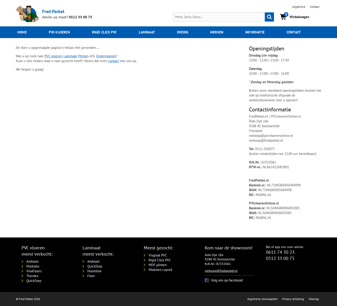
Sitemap (314, 299)
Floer (91, 276)
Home (22, 32)
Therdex (32, 276)
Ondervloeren (106, 56)
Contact (314, 7)
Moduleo (32, 266)
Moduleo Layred (160, 269)
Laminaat (147, 32)
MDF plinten (158, 265)
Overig (182, 32)
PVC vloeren (53, 56)
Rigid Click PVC (160, 260)
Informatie (255, 32)
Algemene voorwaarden (262, 299)
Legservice (298, 7)
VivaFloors (33, 271)
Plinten (83, 56)
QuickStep (33, 280)
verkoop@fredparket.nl (221, 271)
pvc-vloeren (59, 32)
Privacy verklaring (293, 299)
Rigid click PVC (104, 32)
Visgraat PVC (158, 255)
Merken (216, 32)
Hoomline (94, 271)
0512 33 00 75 (80, 17)
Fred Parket (53, 11)
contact (113, 61)
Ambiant (32, 261)
